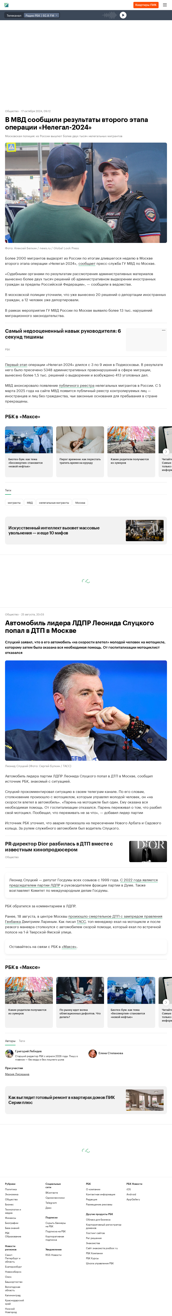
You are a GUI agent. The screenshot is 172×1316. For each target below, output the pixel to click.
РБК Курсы (92, 1258)
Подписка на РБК (56, 1231)
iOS (128, 1189)
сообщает (86, 263)
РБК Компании (94, 1253)
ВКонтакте (52, 1192)
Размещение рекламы (99, 1204)
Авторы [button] (10, 1041)
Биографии (11, 1223)
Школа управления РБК (100, 1263)
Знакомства (93, 1243)
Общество (12, 111)
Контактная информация (100, 1194)
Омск (8, 1276)
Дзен (48, 1207)
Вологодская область (12, 1288)
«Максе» (69, 946)
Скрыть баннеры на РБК (56, 1224)
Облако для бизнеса (98, 1219)
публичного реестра (76, 385)
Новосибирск (13, 1271)
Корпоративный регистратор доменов (103, 1226)
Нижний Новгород (11, 1310)
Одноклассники (55, 1197)
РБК (7, 349)
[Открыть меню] (165, 5)
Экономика (11, 1194)
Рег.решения (94, 1238)
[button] (29, 451)
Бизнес (9, 1204)
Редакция (91, 1199)
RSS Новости (53, 1254)
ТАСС (81, 921)
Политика (11, 1189)
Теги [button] (8, 490)
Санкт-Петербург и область (12, 1258)
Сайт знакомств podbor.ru (102, 1248)
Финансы (10, 1217)
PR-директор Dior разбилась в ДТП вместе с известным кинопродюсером (59, 846)
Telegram (51, 1202)
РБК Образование (13, 1234)
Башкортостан (13, 1281)
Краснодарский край (14, 1301)
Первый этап (16, 364)
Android (131, 1194)
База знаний (12, 1228)
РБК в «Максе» (22, 416)
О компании (93, 1189)
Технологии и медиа (13, 1210)
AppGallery (133, 1199)
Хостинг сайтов (95, 1233)
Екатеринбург (13, 1266)
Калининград (13, 1295)
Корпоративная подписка (55, 1237)
